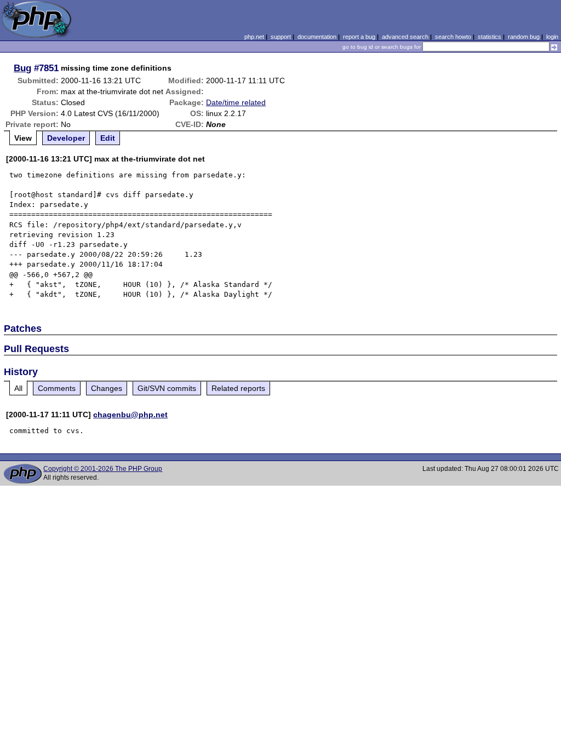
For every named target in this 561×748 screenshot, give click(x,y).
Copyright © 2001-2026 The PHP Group (102, 469)
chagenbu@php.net (130, 414)
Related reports (238, 388)
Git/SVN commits (167, 388)
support (281, 36)
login (552, 36)
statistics (489, 36)
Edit (107, 138)
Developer (66, 138)
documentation (316, 36)
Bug (22, 67)
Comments (57, 388)
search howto (453, 36)
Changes (106, 388)
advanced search (405, 36)
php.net (254, 36)
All (18, 388)
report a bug (359, 36)
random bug (524, 36)
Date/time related (236, 102)
